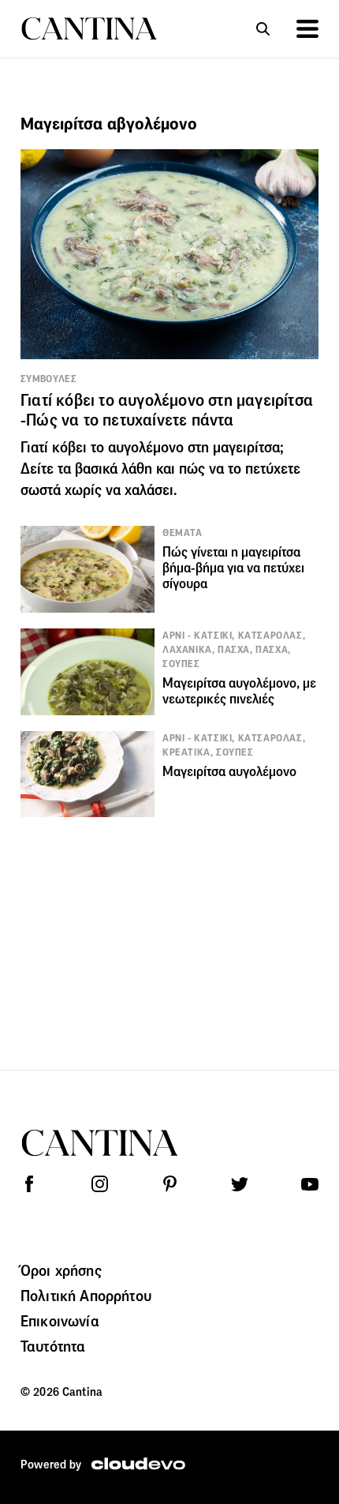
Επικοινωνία (59, 1320)
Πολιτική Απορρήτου (85, 1295)
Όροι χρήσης (61, 1270)
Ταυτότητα (52, 1346)
